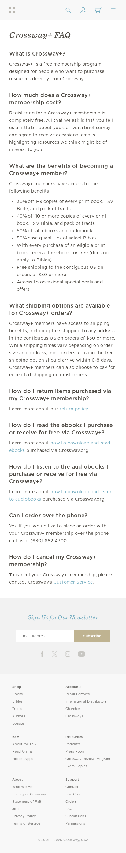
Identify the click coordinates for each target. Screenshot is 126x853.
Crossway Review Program (87, 759)
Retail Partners (77, 694)
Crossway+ (74, 716)
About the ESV (24, 744)
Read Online (22, 752)
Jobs (16, 809)
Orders (71, 802)
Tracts (17, 709)
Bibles (17, 702)
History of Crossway (29, 794)
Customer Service (73, 582)
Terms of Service (26, 824)
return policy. (74, 408)
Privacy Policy (24, 816)
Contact (72, 787)
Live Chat (73, 794)
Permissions (75, 824)
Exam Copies (76, 766)
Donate (18, 723)
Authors (18, 716)
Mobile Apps (22, 759)
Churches (72, 709)
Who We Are (23, 787)
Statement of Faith (27, 802)
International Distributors (86, 702)
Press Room (75, 752)
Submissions (75, 816)
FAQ (69, 809)
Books (17, 694)
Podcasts (72, 744)
